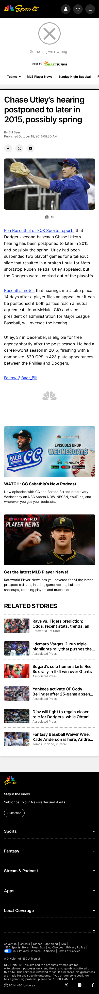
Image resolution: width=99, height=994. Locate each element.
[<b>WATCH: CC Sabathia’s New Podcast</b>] (49, 451)
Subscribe (14, 813)
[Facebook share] (8, 148)
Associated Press (44, 653)
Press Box (38, 947)
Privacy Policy (75, 947)
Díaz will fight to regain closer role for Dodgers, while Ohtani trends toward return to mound (61, 714)
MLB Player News (39, 76)
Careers (25, 944)
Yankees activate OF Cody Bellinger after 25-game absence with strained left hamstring (63, 691)
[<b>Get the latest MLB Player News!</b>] (49, 539)
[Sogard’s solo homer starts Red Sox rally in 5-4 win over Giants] (16, 671)
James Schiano (43, 744)
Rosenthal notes (19, 290)
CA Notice (48, 951)
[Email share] (30, 148)
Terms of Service (69, 951)
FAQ (63, 944)
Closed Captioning (45, 944)
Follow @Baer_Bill (20, 377)
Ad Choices (55, 947)
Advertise (10, 944)
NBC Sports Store (16, 947)
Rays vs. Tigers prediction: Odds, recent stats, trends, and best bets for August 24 (62, 624)
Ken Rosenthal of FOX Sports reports (39, 230)
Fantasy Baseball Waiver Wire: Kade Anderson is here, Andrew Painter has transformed (62, 737)
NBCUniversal (31, 958)
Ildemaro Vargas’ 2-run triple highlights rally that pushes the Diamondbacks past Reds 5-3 (62, 646)
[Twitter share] (19, 148)
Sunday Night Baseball (75, 76)
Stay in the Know (17, 794)
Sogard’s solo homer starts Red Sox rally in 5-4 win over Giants (62, 669)
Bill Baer (14, 132)
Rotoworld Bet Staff (46, 631)
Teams (12, 76)
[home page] (21, 9)
